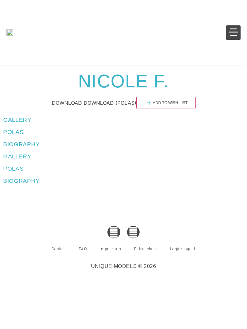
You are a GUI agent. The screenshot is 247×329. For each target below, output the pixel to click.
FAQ (83, 249)
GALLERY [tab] (17, 120)
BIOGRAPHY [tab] (21, 144)
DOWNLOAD (67, 103)
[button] (233, 32)
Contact (58, 249)
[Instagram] (133, 232)
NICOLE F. (123, 81)
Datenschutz (146, 249)
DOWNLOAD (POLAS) (110, 103)
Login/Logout (182, 249)
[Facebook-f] (113, 232)
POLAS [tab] (13, 132)
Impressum (110, 249)
